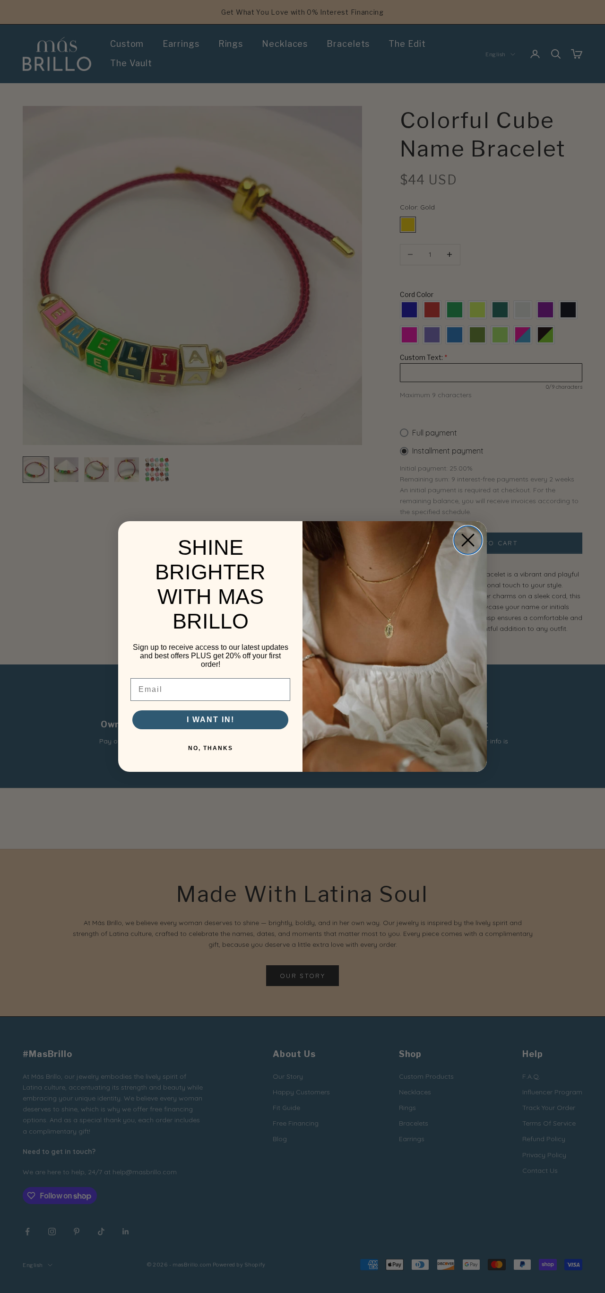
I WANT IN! (210, 720)
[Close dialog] (468, 540)
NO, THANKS (210, 748)
